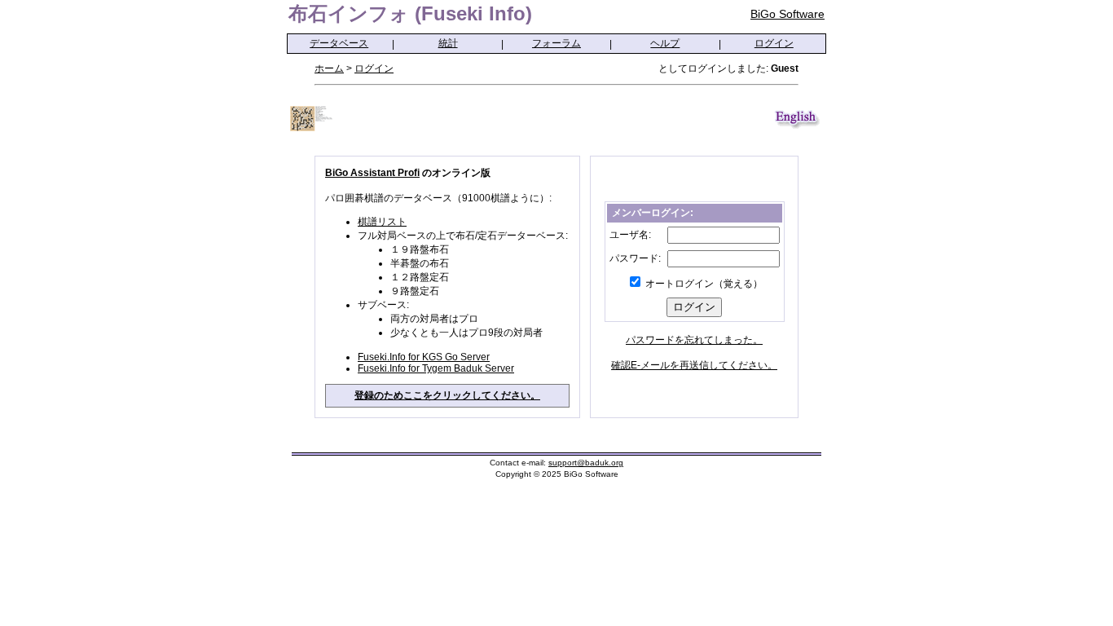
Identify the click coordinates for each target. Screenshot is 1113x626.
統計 (448, 43)
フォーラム (556, 43)
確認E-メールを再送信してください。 (694, 365)
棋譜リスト (382, 221)
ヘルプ (665, 43)
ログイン (774, 43)
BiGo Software (787, 13)
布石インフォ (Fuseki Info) (410, 13)
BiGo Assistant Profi (372, 173)
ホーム (329, 68)
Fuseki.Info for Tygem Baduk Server (436, 368)
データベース (339, 43)
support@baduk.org (585, 462)
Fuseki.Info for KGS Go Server (424, 357)
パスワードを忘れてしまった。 (694, 340)
